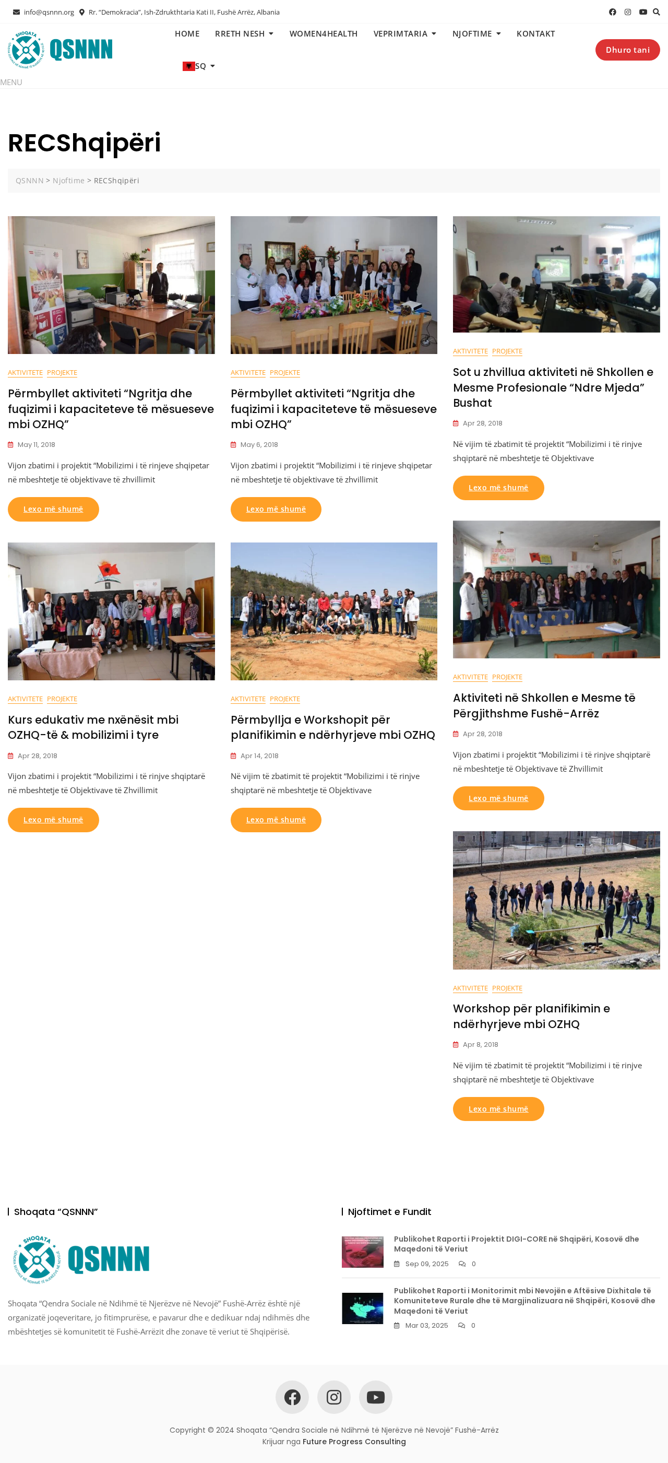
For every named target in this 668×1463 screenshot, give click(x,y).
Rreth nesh (240, 33)
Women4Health (324, 33)
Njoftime (472, 33)
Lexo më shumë (53, 509)
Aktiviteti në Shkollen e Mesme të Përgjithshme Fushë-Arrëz (544, 705)
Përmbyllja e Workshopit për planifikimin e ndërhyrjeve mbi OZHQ (333, 727)
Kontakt (536, 33)
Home (187, 33)
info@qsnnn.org (48, 12)
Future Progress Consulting (354, 1441)
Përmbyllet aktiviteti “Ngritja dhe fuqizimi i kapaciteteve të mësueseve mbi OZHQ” (111, 409)
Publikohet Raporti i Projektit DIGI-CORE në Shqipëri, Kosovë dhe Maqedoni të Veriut (516, 1244)
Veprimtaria (401, 33)
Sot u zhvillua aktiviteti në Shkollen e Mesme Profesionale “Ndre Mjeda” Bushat (553, 387)
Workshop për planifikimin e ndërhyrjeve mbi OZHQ (531, 1016)
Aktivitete (25, 372)
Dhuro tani (628, 49)
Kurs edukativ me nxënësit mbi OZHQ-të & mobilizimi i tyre (93, 727)
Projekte (62, 372)
